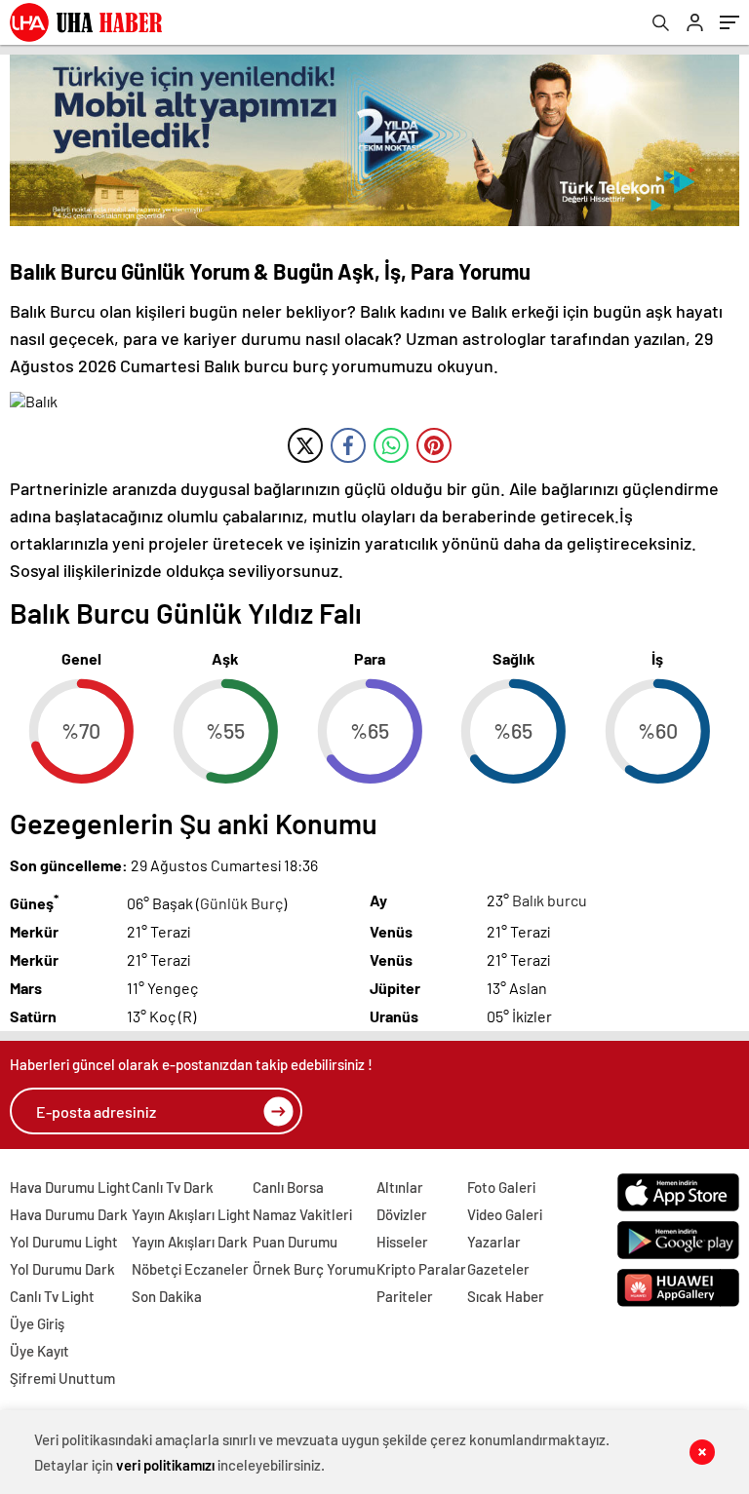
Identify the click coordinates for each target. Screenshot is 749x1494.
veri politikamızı (165, 1465)
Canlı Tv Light (52, 1296)
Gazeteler (498, 1269)
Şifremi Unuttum (62, 1378)
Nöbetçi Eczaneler (190, 1269)
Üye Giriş (37, 1323)
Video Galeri (504, 1214)
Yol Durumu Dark (62, 1269)
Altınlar (399, 1187)
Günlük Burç (241, 903)
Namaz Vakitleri (302, 1214)
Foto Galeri (501, 1187)
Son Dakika (167, 1296)
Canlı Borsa (288, 1187)
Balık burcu (549, 900)
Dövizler (401, 1214)
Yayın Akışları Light (191, 1214)
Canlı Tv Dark (173, 1187)
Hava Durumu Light (70, 1187)
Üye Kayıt (39, 1351)
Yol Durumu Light (64, 1241)
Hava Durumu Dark (69, 1214)
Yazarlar (494, 1241)
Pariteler (404, 1296)
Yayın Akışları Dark (190, 1241)
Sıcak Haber (505, 1296)
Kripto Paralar (421, 1269)
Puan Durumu (295, 1241)
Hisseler (402, 1241)
